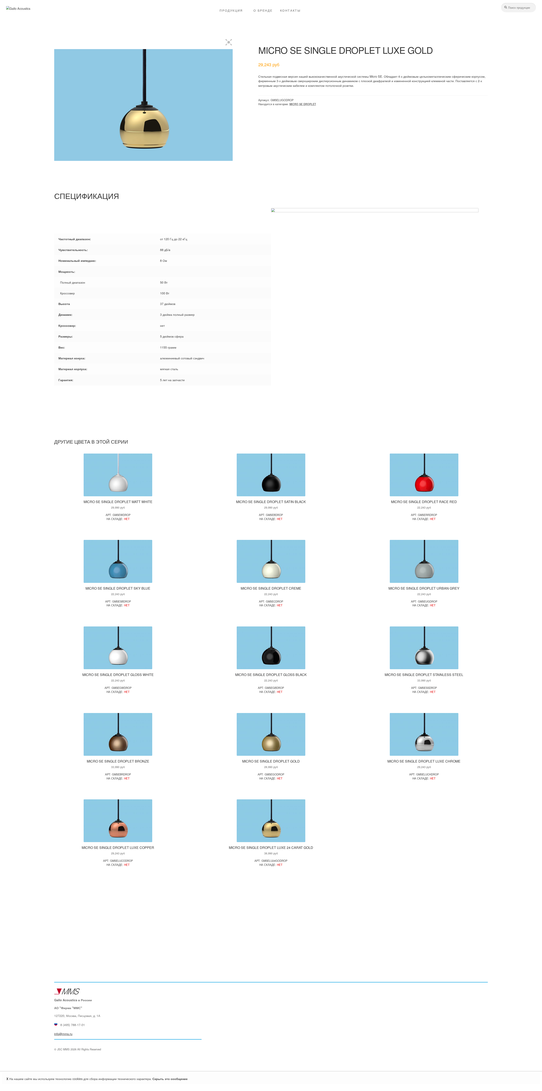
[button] (229, 42)
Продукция (231, 10)
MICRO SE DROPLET (302, 104)
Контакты (290, 10)
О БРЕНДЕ (263, 10)
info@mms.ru (63, 1034)
